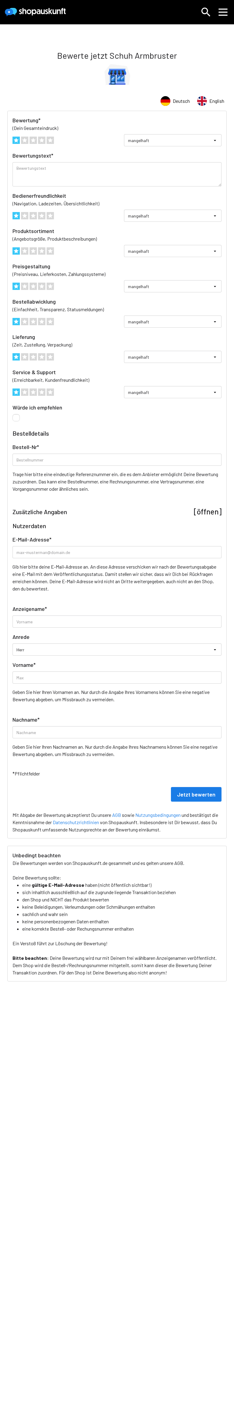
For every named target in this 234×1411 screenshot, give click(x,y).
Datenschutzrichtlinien (76, 822)
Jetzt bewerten (196, 794)
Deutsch (181, 101)
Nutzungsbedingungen (158, 815)
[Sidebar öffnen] (223, 12)
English (216, 101)
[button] (206, 12)
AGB (178, 863)
